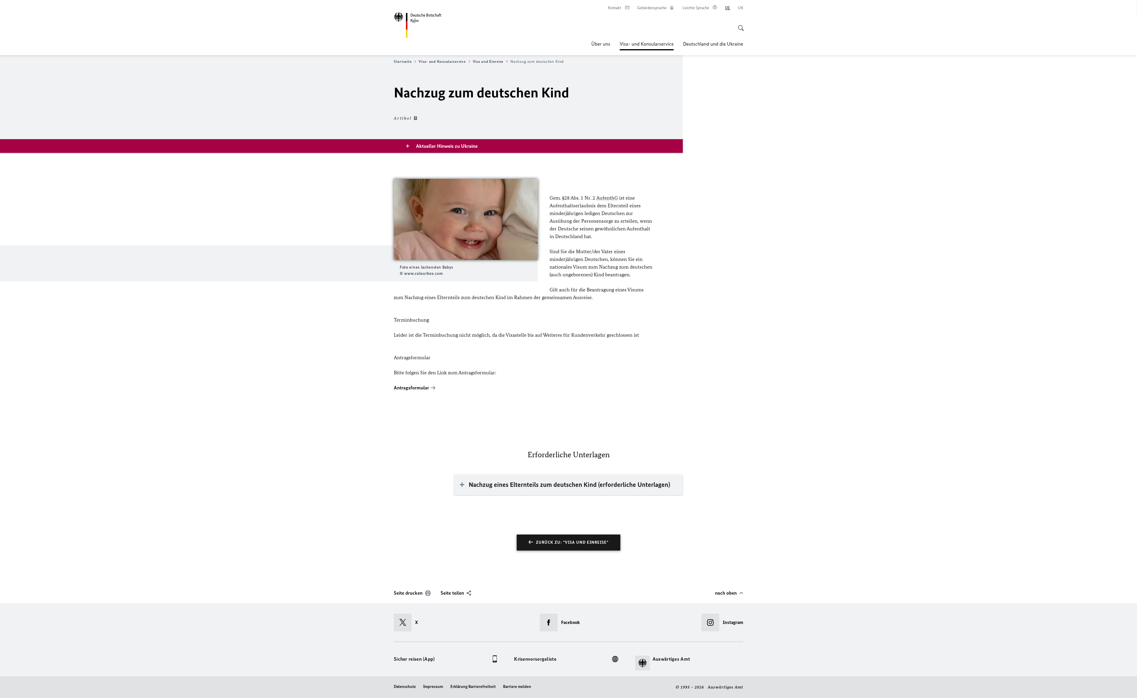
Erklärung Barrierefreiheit (473, 686)
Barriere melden (517, 686)
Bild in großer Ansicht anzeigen (465, 219)
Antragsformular (411, 388)
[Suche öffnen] (739, 25)
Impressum (433, 686)
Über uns (600, 44)
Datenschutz (405, 686)
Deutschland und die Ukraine (713, 44)
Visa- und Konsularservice (647, 45)
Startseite (403, 61)
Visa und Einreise (488, 61)
